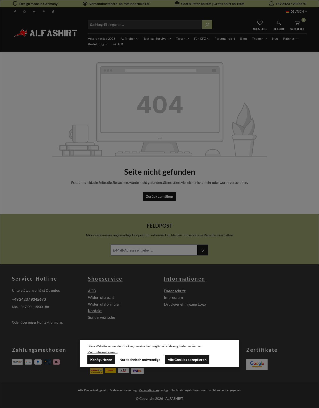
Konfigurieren (101, 359)
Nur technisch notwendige (140, 359)
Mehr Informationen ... (102, 352)
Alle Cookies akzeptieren (187, 359)
